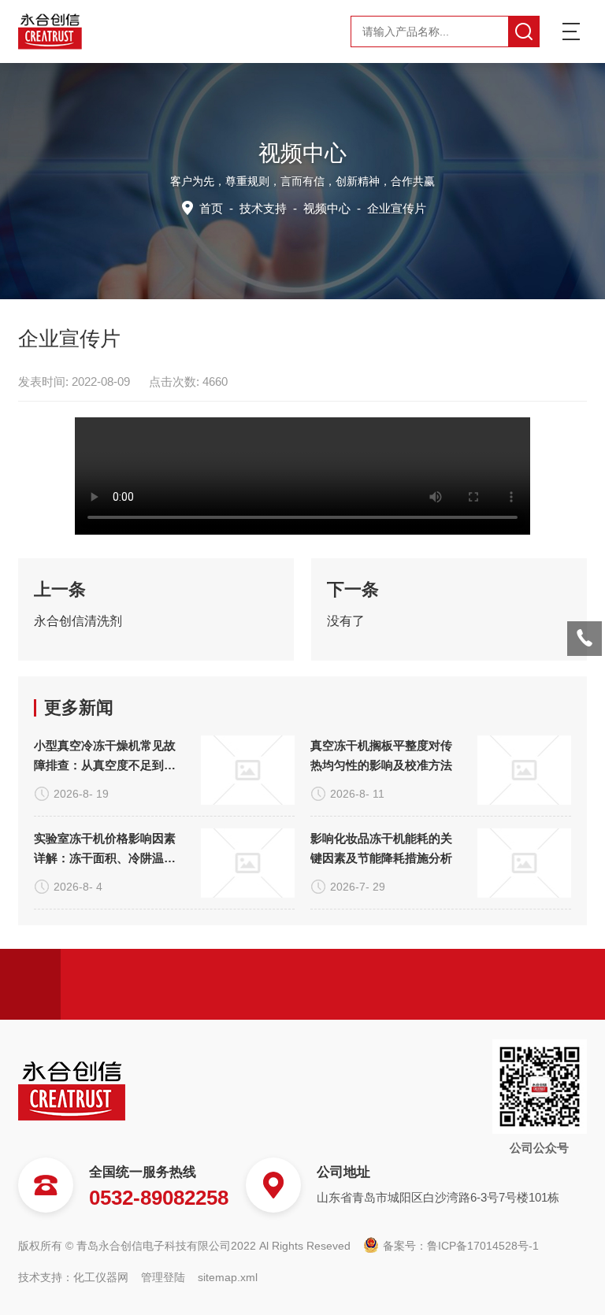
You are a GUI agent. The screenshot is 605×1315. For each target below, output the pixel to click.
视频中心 (327, 208)
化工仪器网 (100, 1277)
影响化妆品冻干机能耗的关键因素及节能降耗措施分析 (381, 848)
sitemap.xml (228, 1277)
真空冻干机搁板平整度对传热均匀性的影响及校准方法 (381, 755)
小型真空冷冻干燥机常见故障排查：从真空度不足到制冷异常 (105, 757)
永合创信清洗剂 (78, 621)
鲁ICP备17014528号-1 (483, 1245)
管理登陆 (163, 1277)
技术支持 (263, 208)
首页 (211, 208)
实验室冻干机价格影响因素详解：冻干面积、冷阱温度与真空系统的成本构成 (105, 850)
